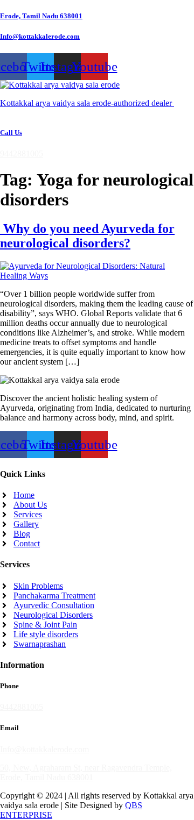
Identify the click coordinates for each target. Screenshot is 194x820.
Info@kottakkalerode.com (40, 36)
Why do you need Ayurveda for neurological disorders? (87, 236)
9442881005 (21, 153)
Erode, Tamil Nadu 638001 (41, 16)
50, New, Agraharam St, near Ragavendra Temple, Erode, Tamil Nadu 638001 (86, 772)
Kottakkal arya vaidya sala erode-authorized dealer (87, 103)
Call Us (11, 133)
